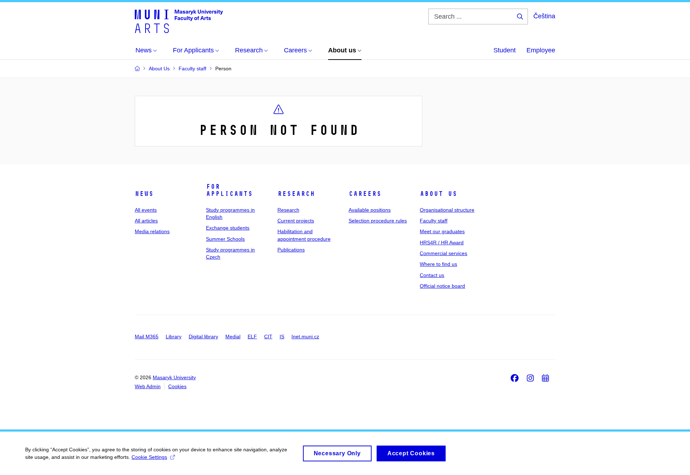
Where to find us (438, 264)
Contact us (432, 275)
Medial (232, 336)
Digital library (203, 336)
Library (173, 336)
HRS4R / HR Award (442, 242)
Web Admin (148, 386)
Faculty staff (433, 221)
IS (282, 336)
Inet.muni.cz (305, 336)
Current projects (295, 221)
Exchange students (227, 228)
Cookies (177, 386)
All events (146, 210)
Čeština (544, 16)
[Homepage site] (179, 21)
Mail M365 (146, 336)
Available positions (370, 210)
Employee (540, 50)
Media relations (152, 231)
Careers (365, 194)
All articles (146, 221)
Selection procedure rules (378, 221)
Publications (291, 250)
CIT (268, 336)
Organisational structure (447, 210)
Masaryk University (174, 377)
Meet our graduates (442, 231)
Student (504, 50)
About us (438, 194)
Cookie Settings (149, 457)
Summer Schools (225, 239)
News (144, 194)
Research (296, 194)
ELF (252, 336)
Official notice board (442, 286)
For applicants (229, 190)
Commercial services (443, 253)
